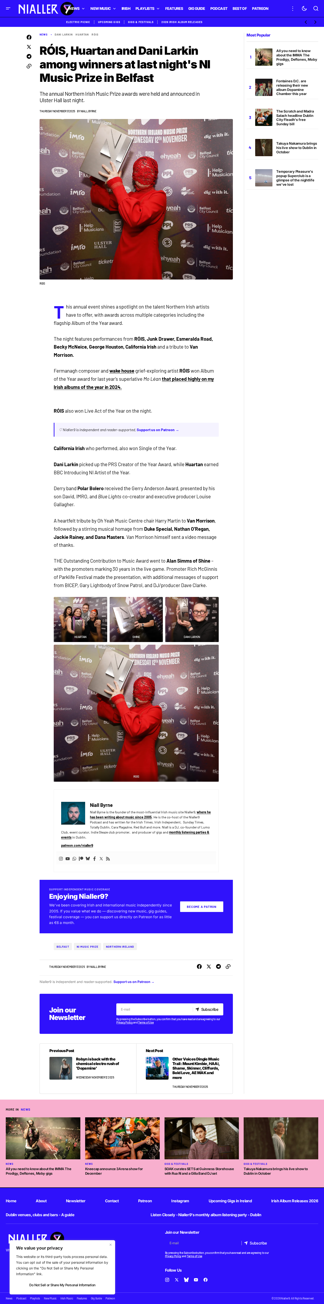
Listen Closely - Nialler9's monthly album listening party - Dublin (206, 1214)
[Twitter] (101, 858)
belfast (63, 946)
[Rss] (108, 858)
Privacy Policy (124, 1022)
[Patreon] (81, 858)
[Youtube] (67, 858)
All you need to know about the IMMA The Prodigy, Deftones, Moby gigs (296, 57)
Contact (112, 1200)
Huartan (82, 34)
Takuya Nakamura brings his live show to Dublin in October (296, 147)
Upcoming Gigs (109, 22)
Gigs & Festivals (141, 22)
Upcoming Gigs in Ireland (230, 1200)
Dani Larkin (64, 34)
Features (82, 1298)
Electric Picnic (78, 22)
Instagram (180, 1200)
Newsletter (76, 1200)
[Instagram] (61, 858)
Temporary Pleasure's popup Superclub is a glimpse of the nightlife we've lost (295, 177)
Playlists (35, 1298)
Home (11, 1200)
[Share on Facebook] (29, 37)
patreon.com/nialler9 (77, 845)
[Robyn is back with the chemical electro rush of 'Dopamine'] (88, 1069)
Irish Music (66, 1298)
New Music (50, 1298)
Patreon (145, 1200)
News (44, 34)
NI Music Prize (87, 946)
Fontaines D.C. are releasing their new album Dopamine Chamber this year (292, 87)
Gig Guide (96, 1298)
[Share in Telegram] (29, 56)
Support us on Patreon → (158, 429)
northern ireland (120, 946)
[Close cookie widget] (110, 1245)
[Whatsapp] (74, 858)
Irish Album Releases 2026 (294, 1200)
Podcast (21, 1298)
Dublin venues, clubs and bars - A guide (40, 1214)
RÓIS (95, 34)
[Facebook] (94, 858)
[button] (8, 8)
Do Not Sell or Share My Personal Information (62, 1285)
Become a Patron (202, 907)
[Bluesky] (88, 858)
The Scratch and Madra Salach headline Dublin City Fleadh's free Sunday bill (295, 117)
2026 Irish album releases (182, 22)
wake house (122, 371)
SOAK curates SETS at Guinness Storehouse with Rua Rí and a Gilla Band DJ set (199, 1171)
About (41, 1200)
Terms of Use (145, 1022)
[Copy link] (29, 66)
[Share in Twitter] (29, 47)
